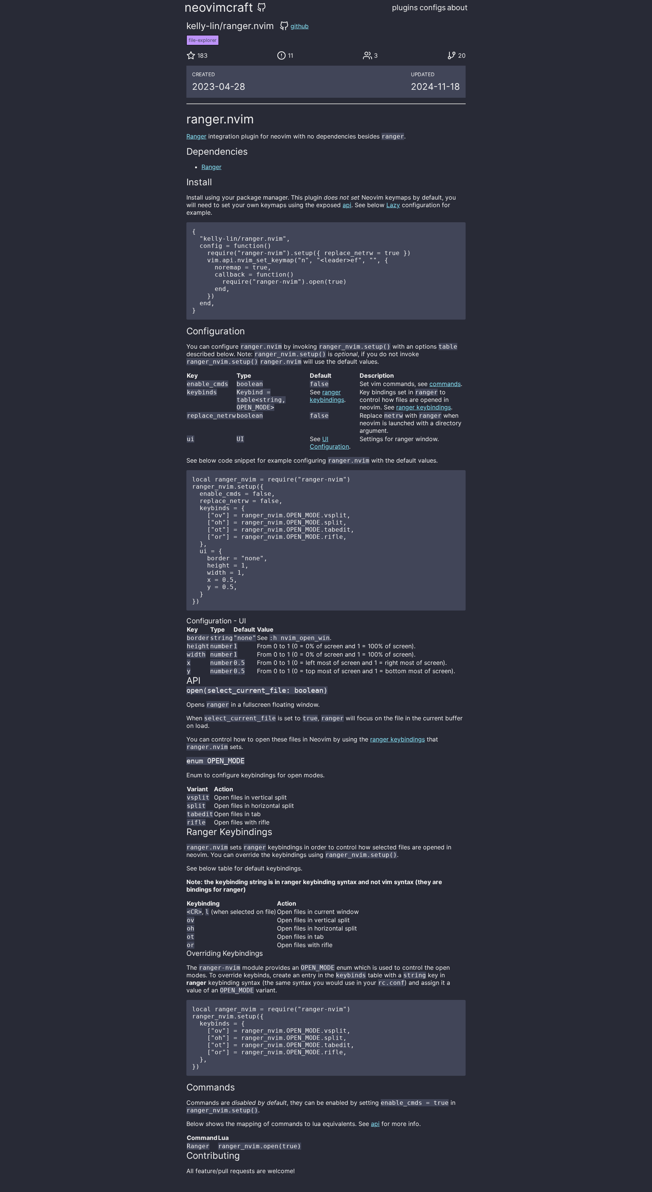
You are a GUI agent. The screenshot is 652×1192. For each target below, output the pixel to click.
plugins (405, 7)
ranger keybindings (327, 395)
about (457, 7)
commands (445, 384)
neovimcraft (219, 7)
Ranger (196, 136)
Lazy (393, 205)
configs (433, 7)
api (347, 205)
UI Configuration (329, 442)
